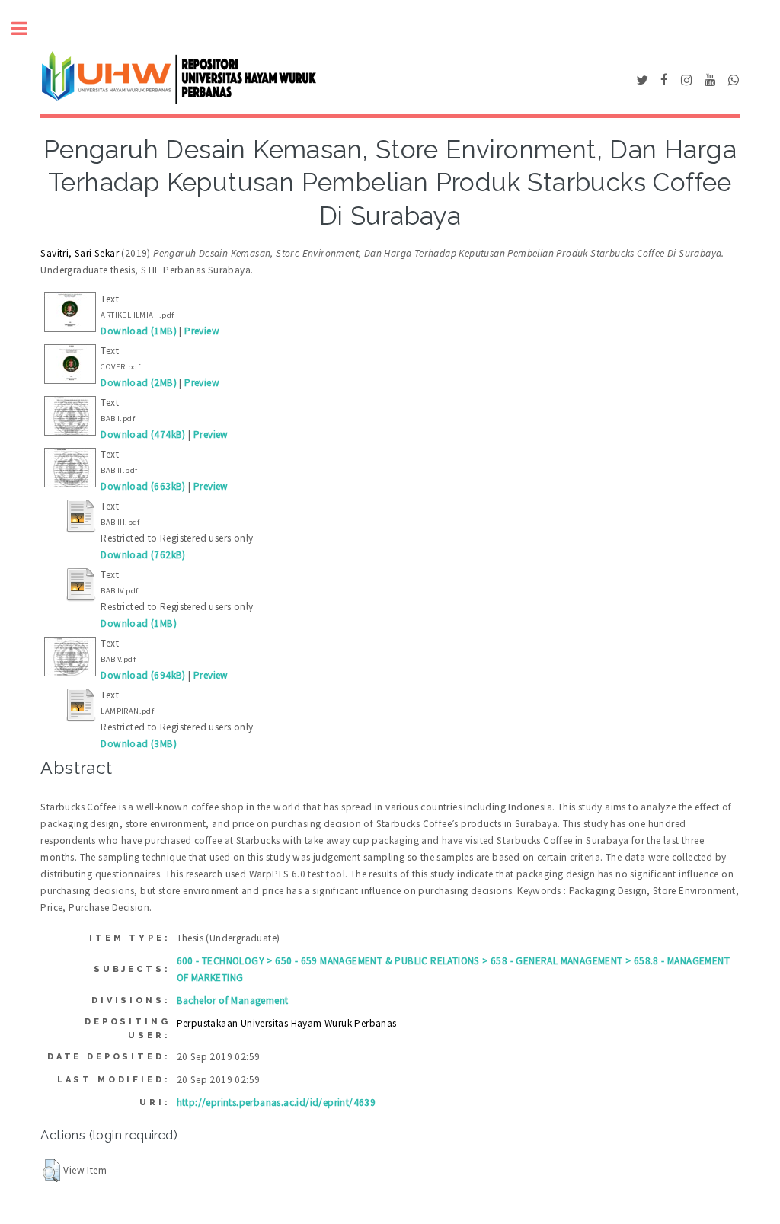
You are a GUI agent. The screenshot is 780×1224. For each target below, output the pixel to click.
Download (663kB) (143, 486)
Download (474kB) (143, 434)
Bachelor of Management (233, 1000)
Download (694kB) (143, 675)
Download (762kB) (143, 554)
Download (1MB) (139, 330)
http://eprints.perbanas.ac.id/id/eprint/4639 (276, 1102)
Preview (201, 330)
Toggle (27, 28)
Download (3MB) (139, 743)
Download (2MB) (139, 382)
